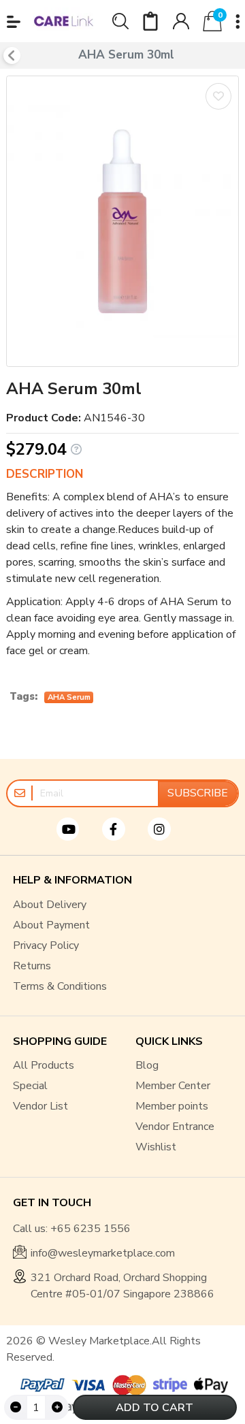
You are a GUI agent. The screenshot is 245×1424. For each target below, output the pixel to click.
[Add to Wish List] (218, 96)
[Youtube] (76, 829)
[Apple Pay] (211, 1385)
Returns (32, 965)
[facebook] (122, 829)
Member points (171, 1106)
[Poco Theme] (63, 21)
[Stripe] (170, 1385)
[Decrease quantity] (15, 1407)
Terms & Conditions (60, 986)
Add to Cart (154, 1407)
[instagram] (168, 829)
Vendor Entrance (174, 1126)
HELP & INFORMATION (72, 880)
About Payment (51, 925)
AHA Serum (69, 697)
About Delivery (49, 904)
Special (30, 1085)
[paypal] (41, 1385)
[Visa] (88, 1385)
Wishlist (155, 1146)
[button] (13, 22)
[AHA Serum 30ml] (122, 221)
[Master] (129, 1385)
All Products (43, 1065)
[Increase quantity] (56, 1407)
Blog (147, 1065)
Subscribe (197, 793)
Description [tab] (44, 474)
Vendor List (40, 1106)
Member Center (172, 1085)
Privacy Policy (46, 945)
